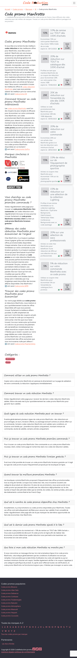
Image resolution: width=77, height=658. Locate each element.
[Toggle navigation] (74, 3)
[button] (59, 49)
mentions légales (7, 652)
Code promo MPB (21, 286)
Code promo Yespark (9, 612)
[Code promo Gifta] (11, 179)
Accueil (7, 9)
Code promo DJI (21, 94)
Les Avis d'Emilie (8, 644)
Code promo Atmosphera (11, 606)
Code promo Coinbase (9, 596)
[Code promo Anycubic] (11, 172)
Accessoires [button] (10, 359)
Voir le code (67, 46)
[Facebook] (33, 649)
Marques (28, 9)
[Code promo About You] (15, 187)
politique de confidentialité (25, 652)
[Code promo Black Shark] (23, 172)
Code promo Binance (9, 587)
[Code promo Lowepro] (23, 179)
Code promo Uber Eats (10, 590)
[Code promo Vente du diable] (15, 164)
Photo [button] (8, 362)
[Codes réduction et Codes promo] (35, 3)
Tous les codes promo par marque (14, 634)
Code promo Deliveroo (9, 593)
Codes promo (18, 9)
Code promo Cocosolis (9, 616)
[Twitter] (37, 649)
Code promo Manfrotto (48, 9)
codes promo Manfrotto (17, 108)
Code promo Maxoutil (9, 609)
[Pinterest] (40, 649)
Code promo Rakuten (9, 603)
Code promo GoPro (22, 149)
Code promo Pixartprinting (25, 344)
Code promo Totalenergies (11, 600)
